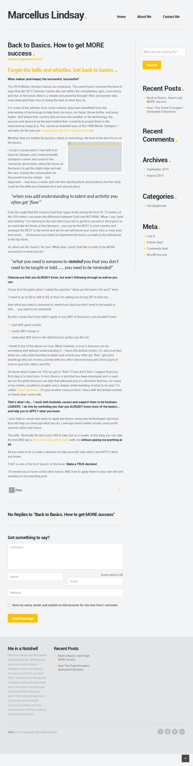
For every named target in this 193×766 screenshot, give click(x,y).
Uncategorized (156, 206)
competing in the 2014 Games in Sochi (66, 130)
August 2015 (155, 175)
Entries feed (154, 242)
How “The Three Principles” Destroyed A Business (165, 110)
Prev (16, 490)
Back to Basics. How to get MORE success (164, 100)
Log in (151, 236)
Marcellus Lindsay (46, 15)
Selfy (11, 732)
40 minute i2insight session (50, 440)
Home (121, 16)
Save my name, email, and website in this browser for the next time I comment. (65, 605)
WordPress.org (157, 255)
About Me (144, 16)
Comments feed (157, 248)
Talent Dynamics (27, 390)
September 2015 (158, 169)
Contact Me (171, 16)
